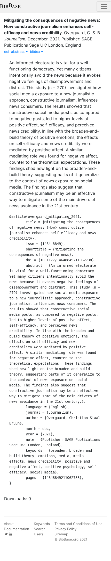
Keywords (42, 524)
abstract (18, 51)
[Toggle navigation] (104, 6)
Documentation (16, 529)
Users (38, 534)
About (9, 524)
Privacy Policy (65, 529)
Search (39, 529)
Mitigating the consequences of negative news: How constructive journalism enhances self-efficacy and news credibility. (52, 26)
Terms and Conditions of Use (78, 524)
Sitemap (61, 534)
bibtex (35, 51)
